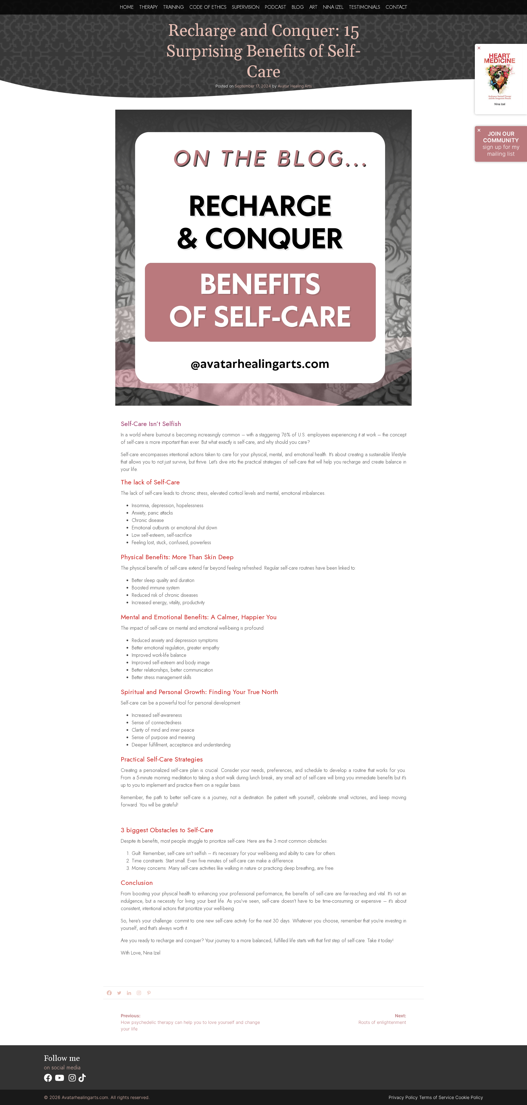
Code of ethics (207, 7)
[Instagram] (137, 993)
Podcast (275, 7)
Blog (298, 7)
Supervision (245, 7)
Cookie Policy (469, 1097)
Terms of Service (436, 1097)
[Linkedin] (128, 993)
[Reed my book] (501, 106)
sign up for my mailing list (501, 143)
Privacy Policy (403, 1097)
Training (173, 7)
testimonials (364, 7)
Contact (396, 7)
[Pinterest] (147, 993)
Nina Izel (333, 7)
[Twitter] (118, 993)
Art (313, 7)
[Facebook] (108, 993)
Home (127, 7)
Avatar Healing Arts (295, 86)
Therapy (148, 7)
